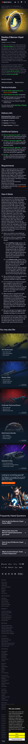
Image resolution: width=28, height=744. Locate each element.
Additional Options (7, 82)
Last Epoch (3, 681)
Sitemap (3, 591)
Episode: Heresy (4, 7)
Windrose (3, 698)
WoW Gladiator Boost (5, 619)
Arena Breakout (4, 654)
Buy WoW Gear (4, 620)
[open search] (18, 2)
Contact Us (3, 590)
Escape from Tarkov (5, 677)
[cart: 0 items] (21, 2)
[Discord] (15, 574)
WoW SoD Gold (4, 641)
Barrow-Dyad (7, 92)
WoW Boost (3, 598)
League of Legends (5, 683)
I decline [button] (17, 736)
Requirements (19, 82)
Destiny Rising (4, 666)
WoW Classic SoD (5, 709)
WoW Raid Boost (4, 599)
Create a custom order (9, 483)
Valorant (3, 695)
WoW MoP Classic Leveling (7, 627)
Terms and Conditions (6, 587)
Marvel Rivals (4, 686)
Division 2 (3, 669)
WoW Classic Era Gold (6, 640)
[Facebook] (2, 574)
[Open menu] (25, 2)
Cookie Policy (4, 585)
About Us (3, 588)
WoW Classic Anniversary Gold (7, 643)
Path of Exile (4, 690)
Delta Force (3, 663)
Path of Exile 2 (4, 692)
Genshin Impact (4, 700)
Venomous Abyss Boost (6, 611)
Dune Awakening (4, 672)
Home (2, 6)
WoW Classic (4, 702)
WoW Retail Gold (5, 638)
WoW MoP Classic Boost (6, 625)
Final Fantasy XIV (4, 680)
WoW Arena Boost (5, 603)
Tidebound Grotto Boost (6, 612)
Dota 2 (2, 671)
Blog (21, 574)
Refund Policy (4, 583)
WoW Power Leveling (5, 604)
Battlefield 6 (4, 656)
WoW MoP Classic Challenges (7, 633)
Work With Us (4, 593)
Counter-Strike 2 (4, 659)
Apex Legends (4, 651)
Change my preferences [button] (16, 739)
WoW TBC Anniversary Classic (7, 704)
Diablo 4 (3, 668)
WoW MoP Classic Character (7, 631)
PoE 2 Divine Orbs (5, 646)
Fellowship (3, 678)
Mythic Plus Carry (5, 606)
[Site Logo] (6, 2)
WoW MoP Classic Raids (6, 628)
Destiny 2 (8, 6)
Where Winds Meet (5, 697)
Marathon (3, 684)
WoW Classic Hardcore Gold (7, 644)
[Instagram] (6, 574)
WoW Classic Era (5, 705)
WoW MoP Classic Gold (6, 630)
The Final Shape (16, 6)
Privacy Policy (4, 582)
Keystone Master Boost (6, 617)
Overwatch (3, 689)
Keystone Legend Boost (6, 615)
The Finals (3, 693)
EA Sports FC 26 (4, 675)
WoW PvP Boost (4, 601)
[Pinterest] (9, 574)
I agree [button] (16, 734)
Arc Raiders (3, 652)
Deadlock (3, 660)
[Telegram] (12, 574)
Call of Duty (3, 657)
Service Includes (6, 79)
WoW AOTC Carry (5, 614)
